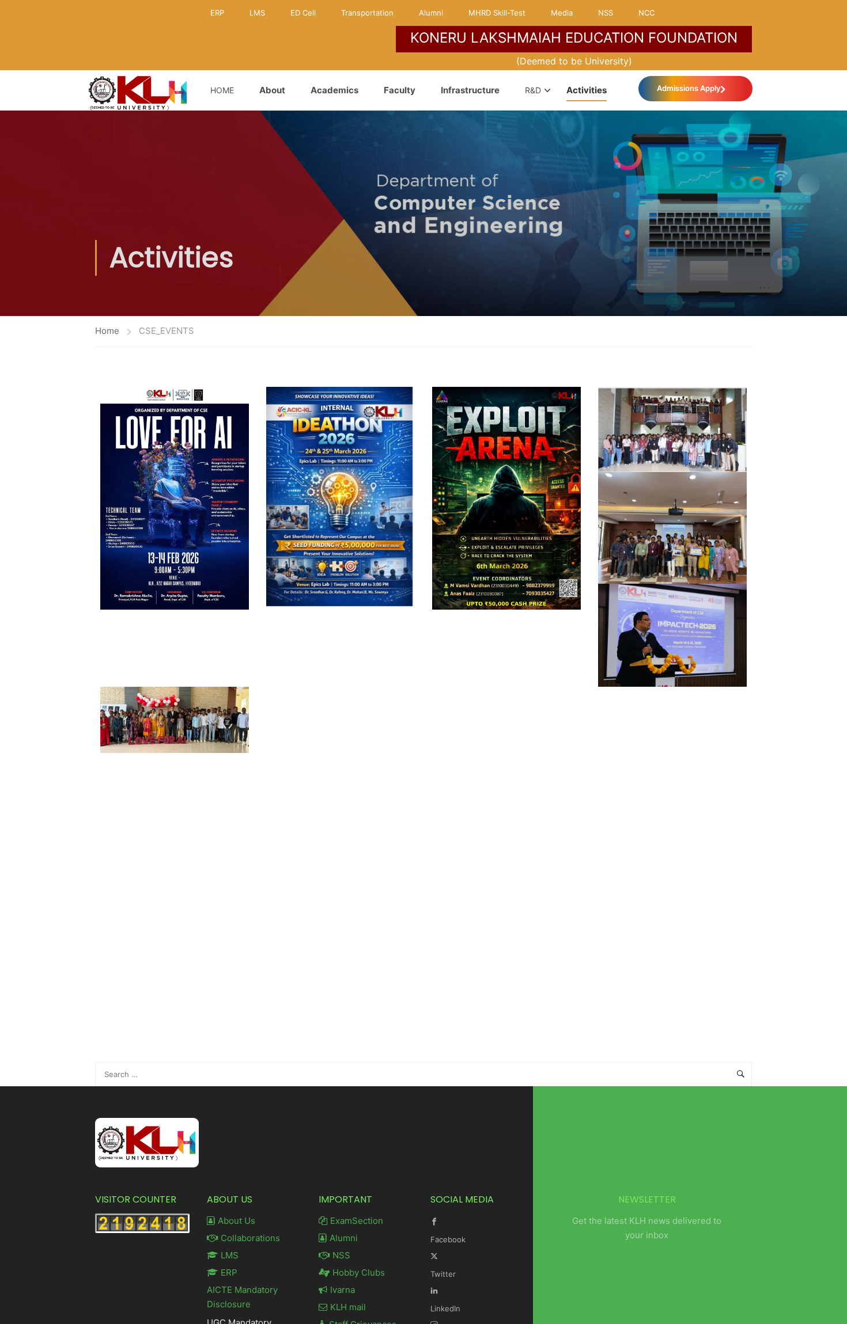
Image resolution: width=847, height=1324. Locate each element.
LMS (257, 12)
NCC (646, 12)
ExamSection (356, 1220)
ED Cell (303, 12)
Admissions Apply (688, 88)
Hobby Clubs (358, 1272)
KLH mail (348, 1307)
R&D (533, 90)
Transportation (367, 12)
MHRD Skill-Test (496, 12)
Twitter (443, 1274)
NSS (605, 12)
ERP (217, 12)
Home (222, 90)
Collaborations (250, 1237)
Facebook (448, 1239)
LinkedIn (445, 1308)
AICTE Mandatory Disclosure (242, 1297)
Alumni (431, 12)
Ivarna (342, 1289)
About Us (236, 1220)
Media (562, 12)
